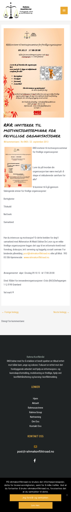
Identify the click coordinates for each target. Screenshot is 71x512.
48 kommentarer (11, 141)
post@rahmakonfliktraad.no (36, 253)
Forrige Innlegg (10, 312)
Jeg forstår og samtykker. (35, 497)
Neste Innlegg (61, 312)
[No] (67, 495)
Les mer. (35, 505)
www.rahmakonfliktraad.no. (37, 257)
